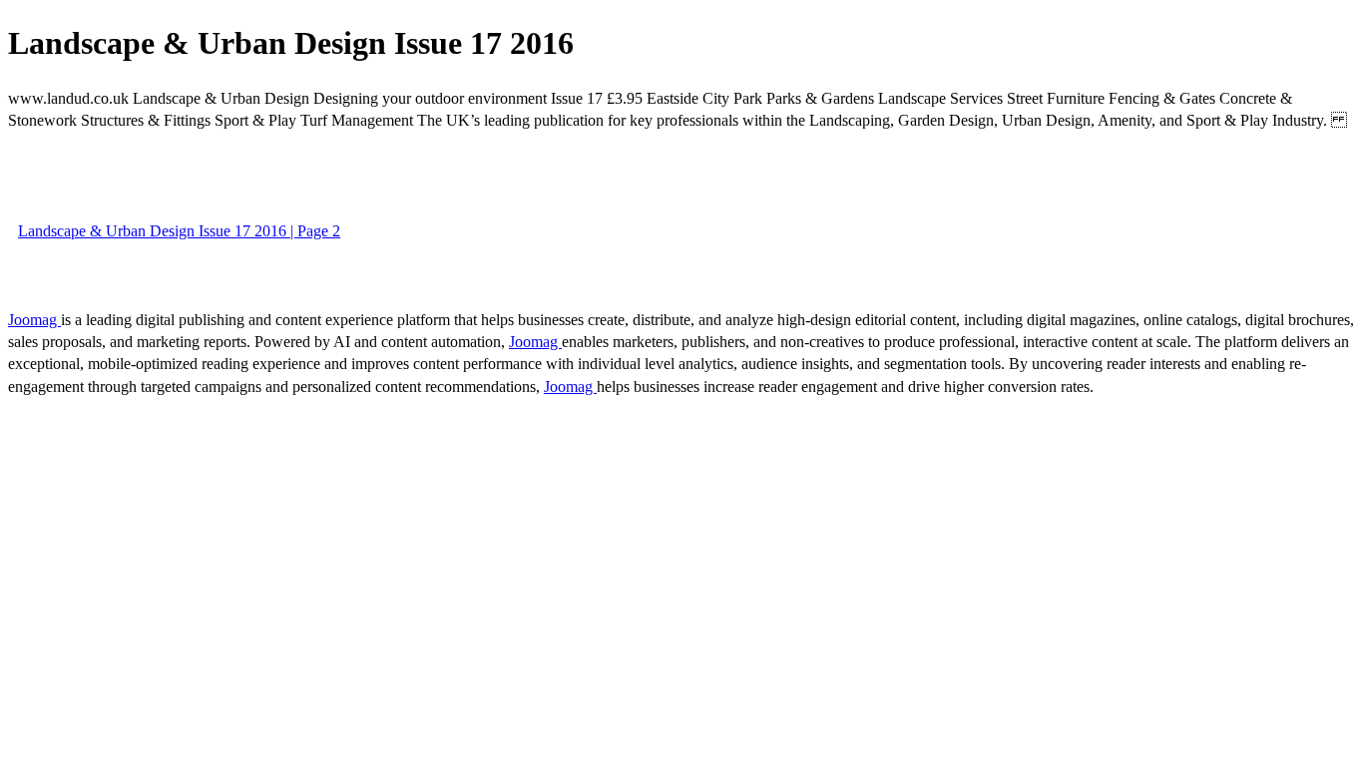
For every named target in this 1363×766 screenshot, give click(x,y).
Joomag (34, 319)
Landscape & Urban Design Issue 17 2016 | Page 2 (179, 230)
